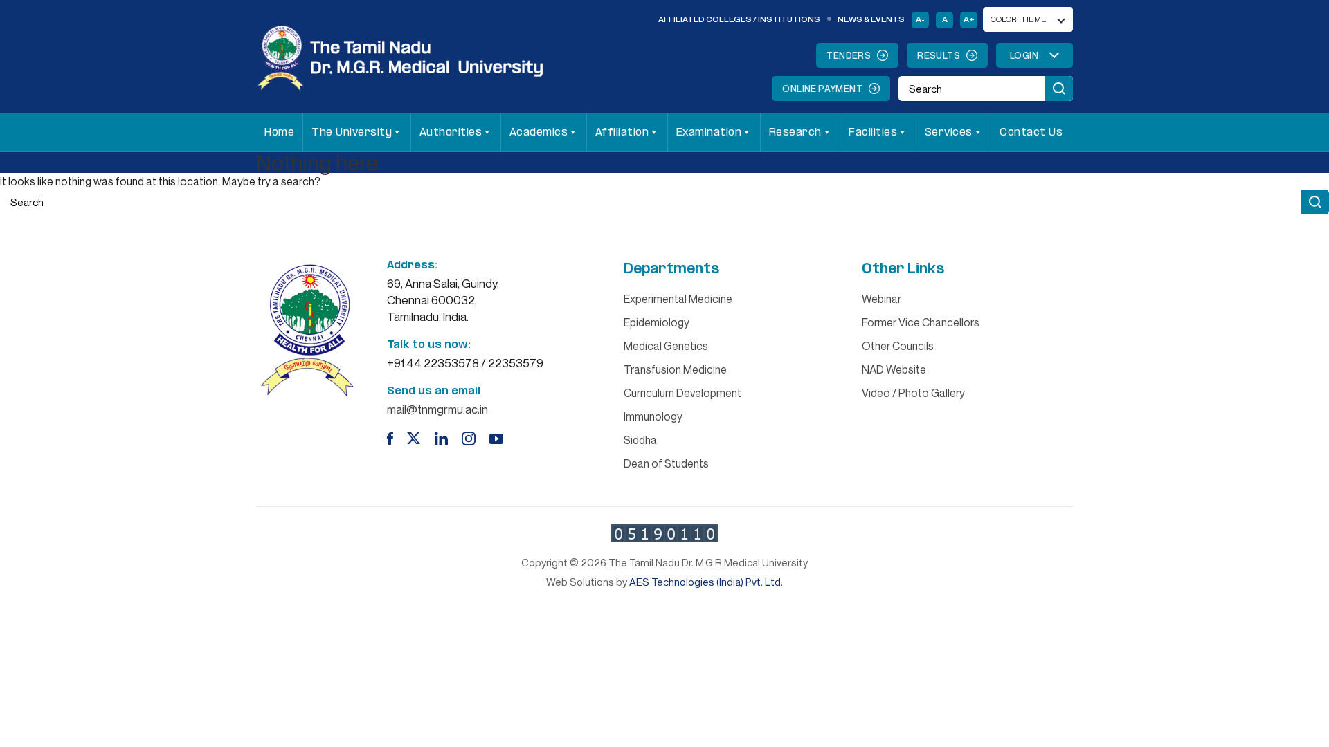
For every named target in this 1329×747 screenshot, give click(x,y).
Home (279, 132)
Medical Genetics (666, 346)
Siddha (640, 440)
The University (351, 132)
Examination (709, 132)
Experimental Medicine (678, 299)
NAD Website (894, 369)
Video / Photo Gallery (913, 393)
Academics (538, 132)
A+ (969, 19)
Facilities (873, 132)
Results (938, 55)
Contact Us (1031, 132)
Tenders (848, 55)
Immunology (653, 416)
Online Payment (822, 88)
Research (795, 132)
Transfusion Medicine (675, 369)
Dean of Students (666, 463)
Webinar (881, 299)
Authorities (450, 132)
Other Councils (898, 346)
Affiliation (622, 132)
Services (949, 132)
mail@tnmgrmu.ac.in (437, 409)
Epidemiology (656, 322)
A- (920, 19)
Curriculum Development (682, 393)
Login (1024, 55)
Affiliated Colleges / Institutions (739, 19)
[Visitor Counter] (664, 533)
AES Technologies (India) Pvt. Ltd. (706, 581)
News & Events (871, 19)
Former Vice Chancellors (920, 322)
